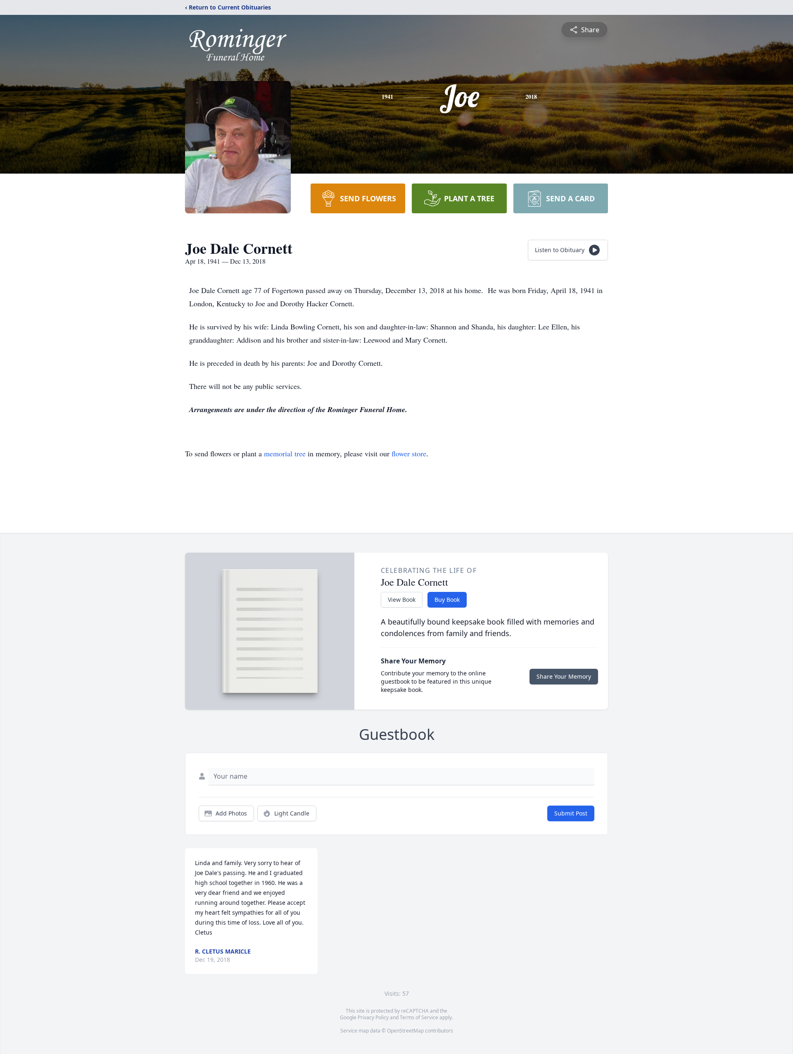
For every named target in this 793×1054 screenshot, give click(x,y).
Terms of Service (419, 1017)
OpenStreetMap (405, 1030)
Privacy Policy (373, 1017)
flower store (409, 453)
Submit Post (570, 813)
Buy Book (447, 599)
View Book (401, 599)
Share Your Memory (564, 676)
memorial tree (285, 453)
